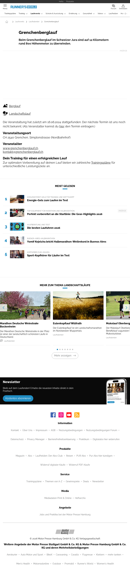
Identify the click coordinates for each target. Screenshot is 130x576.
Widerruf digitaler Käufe (52, 465)
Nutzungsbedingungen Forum (101, 430)
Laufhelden (113, 13)
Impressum (41, 430)
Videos (100, 13)
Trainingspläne (10, 13)
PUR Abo (81, 455)
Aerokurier (12, 554)
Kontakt (15, 430)
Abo (30, 455)
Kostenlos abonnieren (18, 398)
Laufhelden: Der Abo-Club (49, 455)
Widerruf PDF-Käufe (79, 465)
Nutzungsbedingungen (71, 430)
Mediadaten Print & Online (58, 498)
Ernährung (73, 13)
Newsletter (98, 481)
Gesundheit (87, 13)
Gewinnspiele (73, 481)
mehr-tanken (114, 554)
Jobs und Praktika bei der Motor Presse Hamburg (65, 514)
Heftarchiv (80, 498)
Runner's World (85, 563)
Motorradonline (41, 563)
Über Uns (27, 430)
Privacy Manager (36, 439)
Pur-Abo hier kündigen (100, 455)
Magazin (20, 455)
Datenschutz (17, 439)
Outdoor (56, 563)
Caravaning (62, 554)
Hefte (61, 1)
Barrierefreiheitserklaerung (61, 439)
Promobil (69, 563)
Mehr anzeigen (62, 355)
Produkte (70, 1)
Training (22, 13)
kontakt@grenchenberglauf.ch (23, 152)
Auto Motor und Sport (32, 554)
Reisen (69, 455)
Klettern (100, 554)
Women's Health (105, 563)
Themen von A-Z (53, 481)
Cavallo (75, 554)
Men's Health (23, 563)
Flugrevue (87, 554)
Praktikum (84, 439)
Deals (86, 481)
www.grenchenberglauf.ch (20, 148)
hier (61, 126)
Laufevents (35, 13)
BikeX (49, 554)
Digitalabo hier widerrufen (106, 439)
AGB (53, 430)
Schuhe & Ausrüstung (54, 13)
